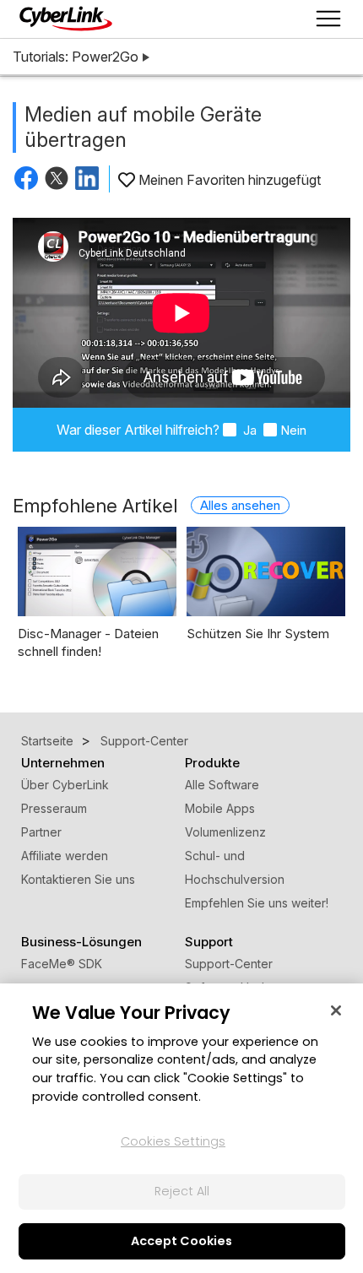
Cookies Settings (173, 1141)
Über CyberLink (65, 784)
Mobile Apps (220, 808)
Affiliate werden (64, 855)
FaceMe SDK (61, 963)
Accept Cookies (181, 1240)
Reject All (181, 1191)
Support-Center (229, 963)
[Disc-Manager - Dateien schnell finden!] (97, 571)
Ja (248, 430)
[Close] (336, 1010)
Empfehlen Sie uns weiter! (256, 903)
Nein (293, 430)
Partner (41, 832)
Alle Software (222, 784)
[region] (181, 1128)
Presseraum (54, 808)
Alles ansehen (240, 505)
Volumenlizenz (225, 832)
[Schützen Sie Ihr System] (266, 571)
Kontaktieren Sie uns (78, 879)
